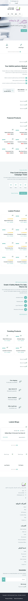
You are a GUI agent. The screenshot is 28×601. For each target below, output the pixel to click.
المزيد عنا (24, 30)
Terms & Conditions (22, 539)
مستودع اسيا (21, 465)
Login (25, 534)
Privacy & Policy (8, 598)
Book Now (23, 193)
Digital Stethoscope (9, 132)
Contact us (24, 520)
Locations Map (23, 514)
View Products (23, 314)
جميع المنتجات (21, 47)
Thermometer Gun (9, 151)
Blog (25, 509)
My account (23, 537)
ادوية (7, 47)
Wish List (24, 531)
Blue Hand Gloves (23, 151)
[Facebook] (25, 497)
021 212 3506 (11, 9)
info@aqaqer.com (14, 1)
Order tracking (23, 529)
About (25, 507)
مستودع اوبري (7, 465)
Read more (5, 437)
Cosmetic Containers (22, 141)
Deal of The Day (14, 193)
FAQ (25, 517)
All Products (23, 512)
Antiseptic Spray (23, 132)
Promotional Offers (22, 542)
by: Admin (22, 430)
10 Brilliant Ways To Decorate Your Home (15, 433)
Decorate (16, 430)
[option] (14, 20)
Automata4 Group (13, 595)
